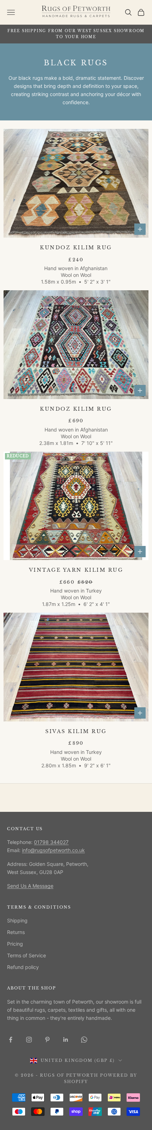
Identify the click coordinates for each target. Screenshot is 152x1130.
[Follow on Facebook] (10, 1039)
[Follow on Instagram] (29, 1039)
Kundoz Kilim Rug (76, 248)
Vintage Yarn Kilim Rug (76, 570)
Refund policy (23, 967)
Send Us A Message (30, 886)
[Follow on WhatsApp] (84, 1039)
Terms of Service (26, 955)
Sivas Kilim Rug (76, 731)
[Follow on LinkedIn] (65, 1039)
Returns (16, 932)
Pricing (15, 944)
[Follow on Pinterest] (47, 1039)
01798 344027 (51, 842)
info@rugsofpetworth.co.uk (53, 850)
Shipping (17, 920)
